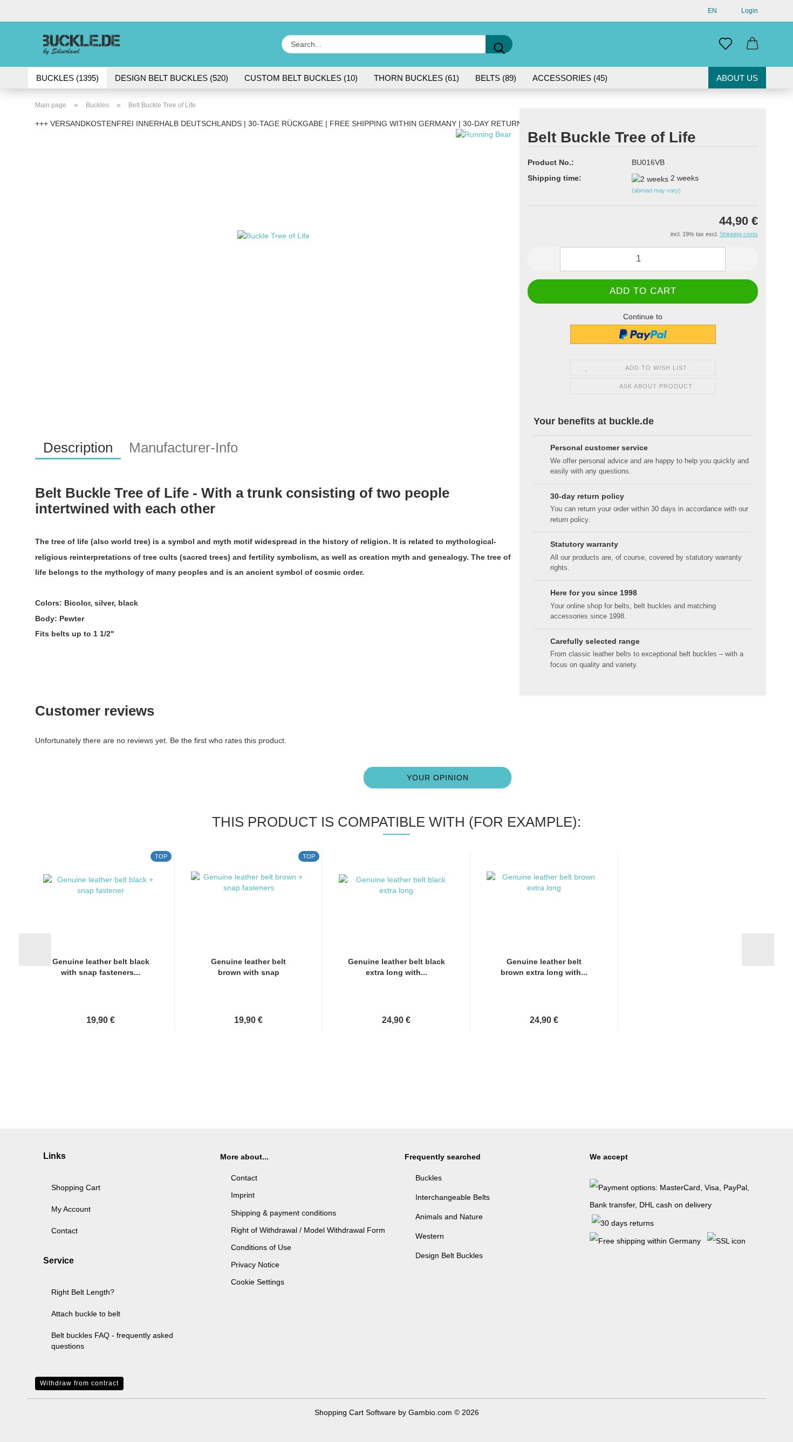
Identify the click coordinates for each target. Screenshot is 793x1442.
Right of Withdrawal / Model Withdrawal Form (308, 1230)
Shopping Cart (75, 1187)
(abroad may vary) (656, 190)
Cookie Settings (257, 1282)
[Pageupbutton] (763, 1426)
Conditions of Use (261, 1247)
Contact (64, 1230)
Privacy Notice (255, 1264)
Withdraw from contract (79, 1383)
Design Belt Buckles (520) (171, 78)
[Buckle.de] (81, 44)
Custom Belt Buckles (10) (301, 78)
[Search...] (499, 44)
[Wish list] (725, 44)
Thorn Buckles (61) (416, 78)
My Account (71, 1209)
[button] (752, 44)
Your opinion (438, 777)
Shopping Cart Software (355, 1412)
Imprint (243, 1195)
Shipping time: (555, 178)
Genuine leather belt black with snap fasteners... (100, 967)
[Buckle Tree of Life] (273, 263)
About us (737, 78)
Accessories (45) (569, 78)
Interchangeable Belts (452, 1197)
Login (748, 11)
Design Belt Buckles (449, 1255)
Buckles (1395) (67, 78)
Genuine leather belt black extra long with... (396, 967)
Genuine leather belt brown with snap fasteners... (248, 967)
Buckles (428, 1177)
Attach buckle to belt (85, 1313)
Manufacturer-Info (183, 448)
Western (429, 1236)
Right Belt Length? (82, 1292)
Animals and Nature (449, 1216)
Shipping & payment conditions (283, 1212)
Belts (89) (495, 78)
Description (78, 448)
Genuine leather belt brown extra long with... (544, 967)
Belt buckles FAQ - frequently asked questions (112, 1340)
